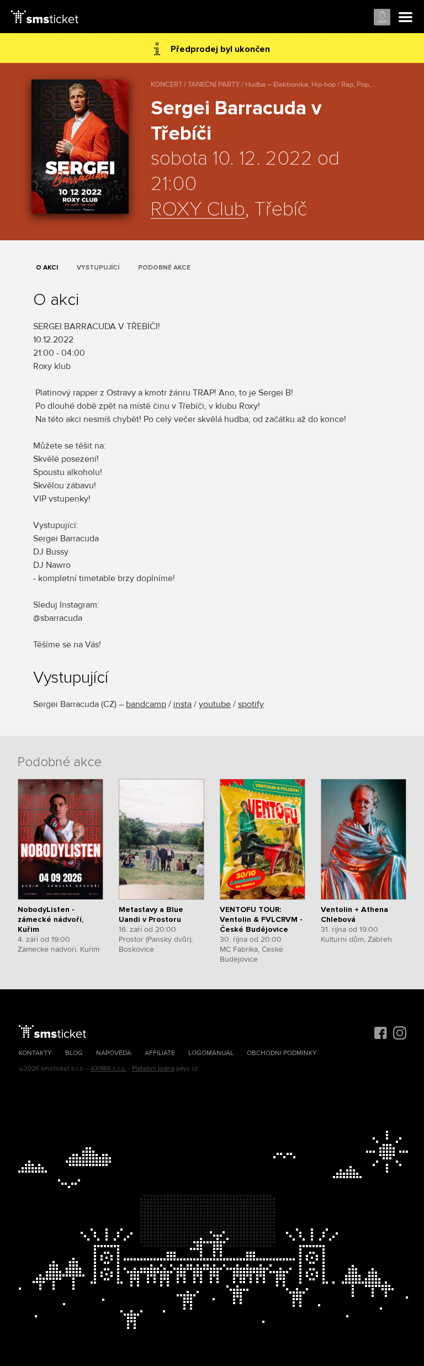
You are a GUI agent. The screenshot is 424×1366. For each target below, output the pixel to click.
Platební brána (153, 1068)
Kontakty (35, 1053)
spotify (251, 704)
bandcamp (146, 704)
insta (182, 704)
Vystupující (98, 267)
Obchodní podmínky (282, 1053)
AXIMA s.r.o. (108, 1068)
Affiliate (160, 1053)
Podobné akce (164, 267)
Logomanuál (211, 1053)
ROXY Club (198, 210)
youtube (215, 704)
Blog (74, 1053)
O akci (47, 267)
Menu (406, 17)
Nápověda (113, 1053)
